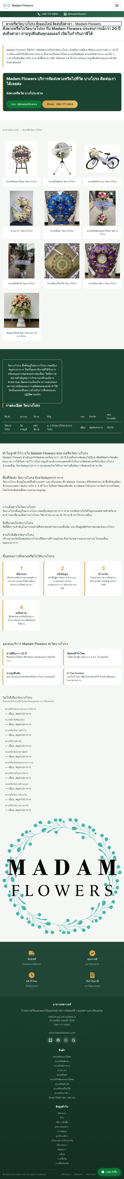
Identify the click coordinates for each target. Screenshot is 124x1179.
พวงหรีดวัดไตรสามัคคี (16, 751)
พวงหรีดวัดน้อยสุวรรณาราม (19, 762)
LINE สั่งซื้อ (111, 1172)
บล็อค (62, 1154)
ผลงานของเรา (62, 1126)
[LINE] (50, 1040)
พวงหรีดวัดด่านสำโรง (16, 730)
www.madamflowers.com (62, 1032)
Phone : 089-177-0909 (60, 104)
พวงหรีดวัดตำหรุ (13, 741)
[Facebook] (58, 1040)
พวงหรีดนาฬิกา (62, 1093)
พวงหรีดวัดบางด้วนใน (16, 794)
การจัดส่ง (62, 1131)
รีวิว (62, 1117)
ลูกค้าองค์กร (62, 1136)
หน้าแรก (62, 1113)
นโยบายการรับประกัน (62, 1140)
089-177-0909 (49, 14)
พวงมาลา (62, 1070)
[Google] (73, 1040)
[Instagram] (66, 1040)
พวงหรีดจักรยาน (62, 1065)
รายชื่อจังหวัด (62, 1163)
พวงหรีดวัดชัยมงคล (15, 719)
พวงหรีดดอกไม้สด (62, 1056)
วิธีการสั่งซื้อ (62, 1122)
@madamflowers (76, 14)
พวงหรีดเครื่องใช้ (62, 1088)
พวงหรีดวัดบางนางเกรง (17, 805)
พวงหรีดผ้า (62, 1074)
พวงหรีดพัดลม (62, 1061)
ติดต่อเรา (62, 1149)
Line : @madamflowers (24, 104)
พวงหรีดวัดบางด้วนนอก (17, 784)
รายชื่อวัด (62, 1158)
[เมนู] (117, 5)
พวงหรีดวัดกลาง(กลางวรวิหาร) (20, 709)
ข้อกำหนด (91, 1174)
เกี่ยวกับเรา (62, 1145)
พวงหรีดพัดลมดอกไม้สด (62, 1079)
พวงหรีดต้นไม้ (62, 1084)
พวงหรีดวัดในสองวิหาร (16, 773)
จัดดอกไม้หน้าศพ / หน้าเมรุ (62, 1097)
